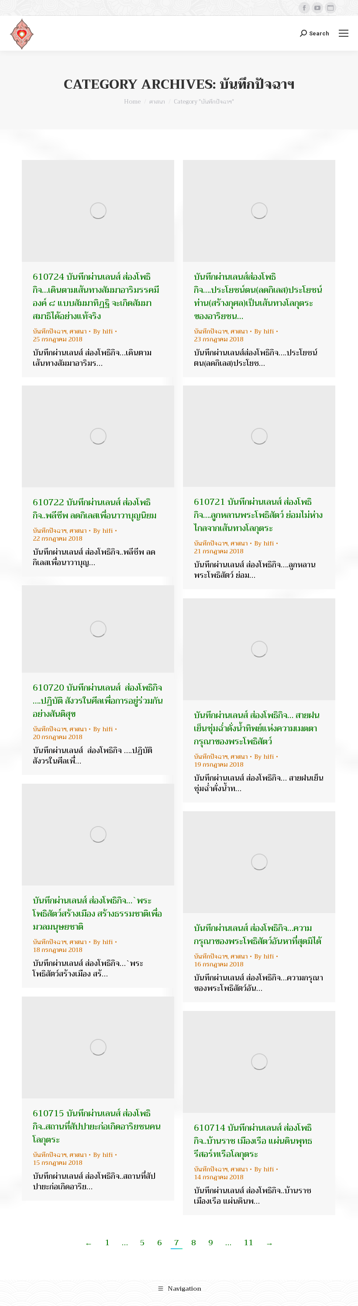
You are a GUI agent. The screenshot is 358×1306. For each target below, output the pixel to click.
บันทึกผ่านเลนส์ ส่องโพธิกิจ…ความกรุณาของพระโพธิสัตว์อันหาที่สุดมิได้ (257, 934)
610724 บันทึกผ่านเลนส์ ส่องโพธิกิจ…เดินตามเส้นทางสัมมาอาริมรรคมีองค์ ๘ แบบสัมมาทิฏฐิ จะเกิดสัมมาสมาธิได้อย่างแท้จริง (96, 296)
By (103, 331)
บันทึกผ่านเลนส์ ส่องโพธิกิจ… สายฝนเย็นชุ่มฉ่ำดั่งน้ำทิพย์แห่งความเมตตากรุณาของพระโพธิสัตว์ (257, 728)
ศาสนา (77, 331)
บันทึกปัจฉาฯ (49, 331)
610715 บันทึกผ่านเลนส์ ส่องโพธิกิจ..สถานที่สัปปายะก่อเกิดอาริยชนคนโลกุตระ (97, 1126)
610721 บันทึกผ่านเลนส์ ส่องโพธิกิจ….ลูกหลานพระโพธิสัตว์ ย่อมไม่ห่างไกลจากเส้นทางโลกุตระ (258, 515)
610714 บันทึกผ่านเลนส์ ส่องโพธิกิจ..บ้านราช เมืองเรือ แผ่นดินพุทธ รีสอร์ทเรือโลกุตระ (253, 1141)
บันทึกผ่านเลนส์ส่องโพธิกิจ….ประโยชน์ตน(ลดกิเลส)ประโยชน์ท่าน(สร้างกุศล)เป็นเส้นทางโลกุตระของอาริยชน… (258, 296)
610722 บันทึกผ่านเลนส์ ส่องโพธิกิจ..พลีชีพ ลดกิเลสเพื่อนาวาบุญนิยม (94, 509)
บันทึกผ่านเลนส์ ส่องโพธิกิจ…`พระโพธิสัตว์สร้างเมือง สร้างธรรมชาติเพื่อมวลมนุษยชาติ (97, 913)
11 (248, 1242)
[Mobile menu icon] (343, 33)
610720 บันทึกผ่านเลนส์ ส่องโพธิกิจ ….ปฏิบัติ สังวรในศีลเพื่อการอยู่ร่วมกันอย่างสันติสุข (98, 701)
